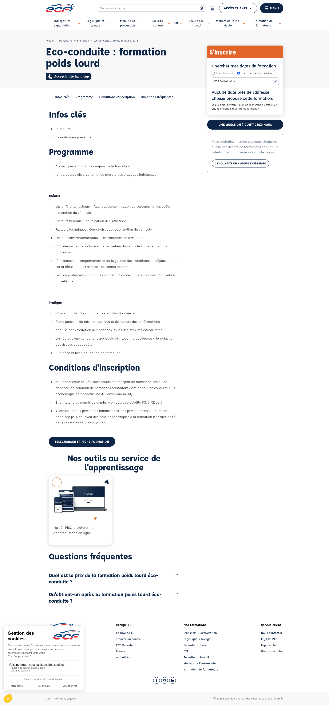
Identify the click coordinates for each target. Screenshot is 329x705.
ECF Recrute (124, 645)
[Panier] (212, 8)
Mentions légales (65, 698)
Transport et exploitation (74, 40)
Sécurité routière (195, 645)
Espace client (270, 645)
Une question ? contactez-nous (245, 125)
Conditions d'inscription (117, 97)
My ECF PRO (269, 639)
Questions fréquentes (157, 97)
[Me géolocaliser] (201, 8)
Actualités (123, 657)
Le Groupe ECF (126, 633)
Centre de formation (256, 73)
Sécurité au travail (196, 657)
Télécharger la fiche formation (82, 442)
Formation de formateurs (201, 669)
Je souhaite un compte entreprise (240, 163)
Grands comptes (272, 651)
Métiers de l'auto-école (200, 663)
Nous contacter (271, 633)
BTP (186, 651)
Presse (120, 651)
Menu (274, 8)
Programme (84, 97)
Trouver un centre (128, 639)
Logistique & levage (197, 639)
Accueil (50, 40)
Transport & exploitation (200, 633)
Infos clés (62, 97)
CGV (48, 698)
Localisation (225, 73)
